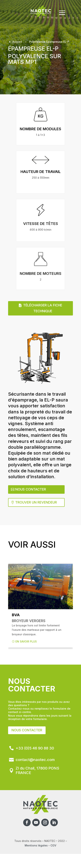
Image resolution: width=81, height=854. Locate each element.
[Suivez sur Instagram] (45, 822)
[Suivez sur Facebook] (27, 822)
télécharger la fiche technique (42, 308)
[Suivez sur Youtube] (36, 822)
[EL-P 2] (40, 358)
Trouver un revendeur (36, 502)
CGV (53, 845)
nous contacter (26, 730)
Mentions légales (36, 845)
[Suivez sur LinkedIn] (54, 822)
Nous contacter (30, 489)
